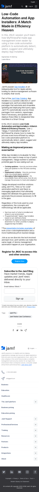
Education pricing (8, 413)
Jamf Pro (13, 313)
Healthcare (5, 396)
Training (4, 430)
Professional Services (9, 425)
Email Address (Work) (12, 286)
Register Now (19, 261)
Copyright (8, 478)
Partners (4, 442)
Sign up (19, 298)
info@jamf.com (10, 378)
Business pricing (7, 407)
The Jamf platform (8, 402)
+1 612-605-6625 (11, 372)
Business (4, 385)
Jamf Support (6, 419)
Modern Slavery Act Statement (20, 481)
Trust (31, 478)
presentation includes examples (19, 228)
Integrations (6, 453)
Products (4, 447)
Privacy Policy (31, 307)
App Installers (20, 87)
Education (5, 390)
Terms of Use (24, 478)
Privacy (15, 478)
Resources (5, 436)
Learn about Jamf (26, 364)
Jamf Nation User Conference (20, 317)
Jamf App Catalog (19, 98)
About (3, 459)
